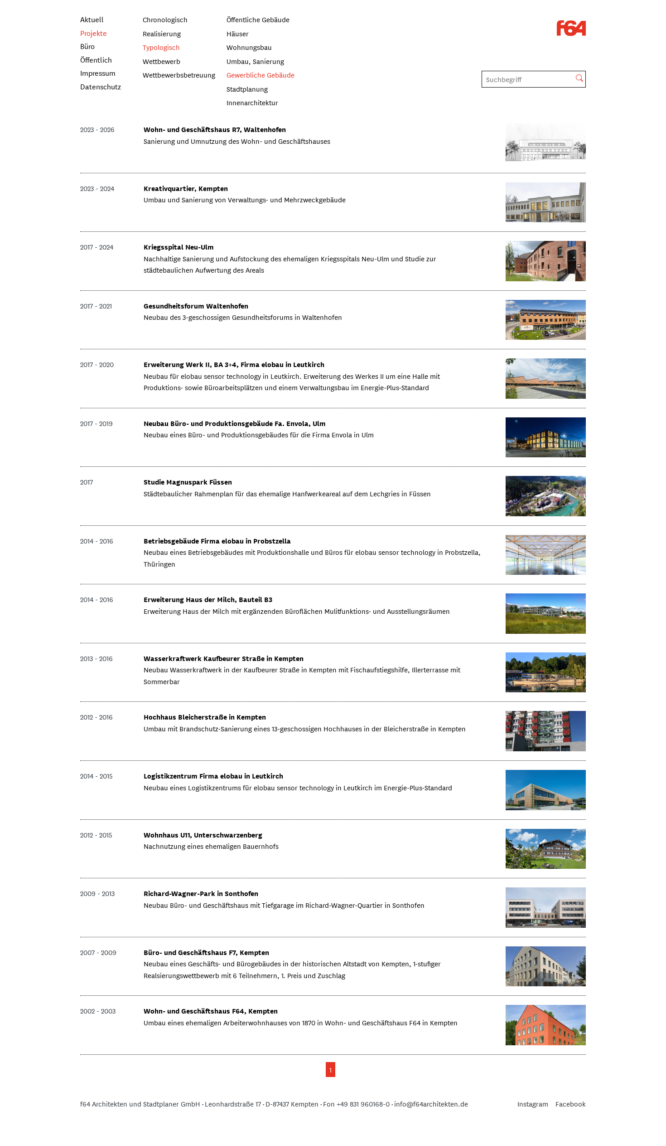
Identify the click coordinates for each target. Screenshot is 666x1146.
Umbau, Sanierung (255, 61)
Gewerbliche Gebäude (260, 74)
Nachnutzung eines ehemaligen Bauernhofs (211, 846)
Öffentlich (96, 59)
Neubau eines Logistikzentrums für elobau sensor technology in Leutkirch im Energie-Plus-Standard (298, 787)
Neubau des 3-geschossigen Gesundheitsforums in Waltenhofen (243, 317)
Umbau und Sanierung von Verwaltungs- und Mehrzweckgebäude (245, 199)
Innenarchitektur (252, 102)
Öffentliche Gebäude (258, 19)
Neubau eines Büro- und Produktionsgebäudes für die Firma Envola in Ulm (259, 434)
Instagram (532, 1103)
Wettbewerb (161, 61)
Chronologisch (165, 19)
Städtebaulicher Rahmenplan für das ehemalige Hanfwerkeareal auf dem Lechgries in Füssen (287, 493)
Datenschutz (100, 86)
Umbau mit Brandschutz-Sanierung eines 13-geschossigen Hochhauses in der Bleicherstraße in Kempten (305, 728)
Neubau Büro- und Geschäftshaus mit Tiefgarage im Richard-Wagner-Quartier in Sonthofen (284, 905)
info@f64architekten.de (431, 1103)
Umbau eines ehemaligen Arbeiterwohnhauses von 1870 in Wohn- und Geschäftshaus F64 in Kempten (301, 1022)
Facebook (570, 1103)
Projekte (93, 32)
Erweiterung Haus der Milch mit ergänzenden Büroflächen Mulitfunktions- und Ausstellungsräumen (297, 611)
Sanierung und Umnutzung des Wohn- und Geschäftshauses (237, 141)
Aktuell (92, 18)
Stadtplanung (247, 88)
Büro (87, 45)
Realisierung (162, 33)
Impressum (98, 72)
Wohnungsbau (249, 47)
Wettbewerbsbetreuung (179, 74)
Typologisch (161, 47)
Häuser (238, 33)
